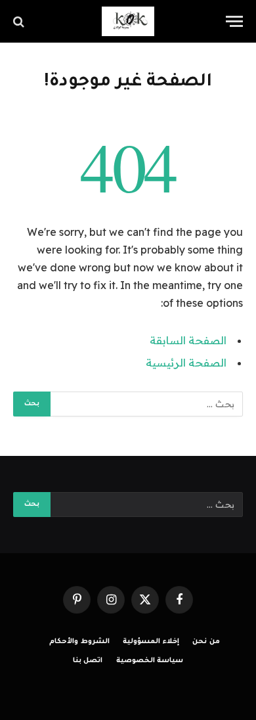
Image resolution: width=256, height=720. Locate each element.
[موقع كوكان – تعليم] (128, 21)
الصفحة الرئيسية (186, 362)
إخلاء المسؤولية (151, 642)
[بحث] (20, 21)
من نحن (206, 642)
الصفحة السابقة (188, 340)
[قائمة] (234, 21)
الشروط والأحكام (79, 642)
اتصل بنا (88, 661)
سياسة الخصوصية (150, 661)
